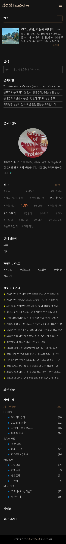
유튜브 (8, 270)
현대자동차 (56, 220)
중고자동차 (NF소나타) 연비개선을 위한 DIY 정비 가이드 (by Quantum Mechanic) (33, 312)
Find (9, 459)
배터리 (24, 220)
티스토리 (11, 213)
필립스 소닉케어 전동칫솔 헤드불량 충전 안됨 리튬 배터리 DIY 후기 (33, 378)
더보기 (58, 185)
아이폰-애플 (19, 433)
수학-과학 (18, 444)
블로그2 (26, 270)
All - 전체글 (9, 407)
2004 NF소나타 (21, 422)
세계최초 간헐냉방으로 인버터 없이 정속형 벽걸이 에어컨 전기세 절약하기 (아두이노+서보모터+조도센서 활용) (33, 306)
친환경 (17, 481)
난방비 (9, 220)
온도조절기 (11, 226)
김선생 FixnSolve (15, 5)
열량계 (31, 191)
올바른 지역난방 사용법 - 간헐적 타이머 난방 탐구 (29, 98)
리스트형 (59, 18)
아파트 (45, 213)
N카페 (8, 276)
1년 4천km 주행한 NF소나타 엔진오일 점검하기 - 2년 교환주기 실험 (33, 360)
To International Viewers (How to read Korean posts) (33, 86)
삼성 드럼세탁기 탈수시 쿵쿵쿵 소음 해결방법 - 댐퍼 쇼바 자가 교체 (33, 366)
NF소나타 (57, 191)
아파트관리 (19, 449)
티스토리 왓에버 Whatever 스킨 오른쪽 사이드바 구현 (33, 348)
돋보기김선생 (34, 539)
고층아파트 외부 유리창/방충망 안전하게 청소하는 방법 (33, 336)
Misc (9, 486)
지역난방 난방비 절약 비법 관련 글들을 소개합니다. (30, 104)
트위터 (42, 270)
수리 (7, 191)
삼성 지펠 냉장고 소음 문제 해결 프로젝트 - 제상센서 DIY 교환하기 (33, 354)
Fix (8, 412)
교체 (60, 213)
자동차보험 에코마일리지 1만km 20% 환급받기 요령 (33, 324)
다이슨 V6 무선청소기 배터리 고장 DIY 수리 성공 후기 (33, 330)
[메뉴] (60, 5)
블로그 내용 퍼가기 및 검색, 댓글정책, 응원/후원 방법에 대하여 (33, 92)
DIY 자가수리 (20, 417)
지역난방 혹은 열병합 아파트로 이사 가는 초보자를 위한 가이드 (33, 294)
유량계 (28, 213)
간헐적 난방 (55, 206)
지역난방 (57, 197)
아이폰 (39, 220)
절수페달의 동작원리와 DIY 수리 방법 (24, 342)
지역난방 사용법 (14, 198)
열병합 (39, 206)
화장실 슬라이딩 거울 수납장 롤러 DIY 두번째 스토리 (32, 372)
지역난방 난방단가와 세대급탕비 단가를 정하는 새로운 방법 (33, 300)
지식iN (59, 270)
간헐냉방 (10, 206)
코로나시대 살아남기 (24, 491)
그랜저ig (28, 226)
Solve (9, 438)
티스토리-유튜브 (22, 454)
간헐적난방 (38, 198)
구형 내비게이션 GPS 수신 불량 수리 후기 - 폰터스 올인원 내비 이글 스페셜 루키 (33, 318)
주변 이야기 (19, 497)
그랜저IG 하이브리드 (24, 428)
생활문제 (18, 475)
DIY (25, 205)
